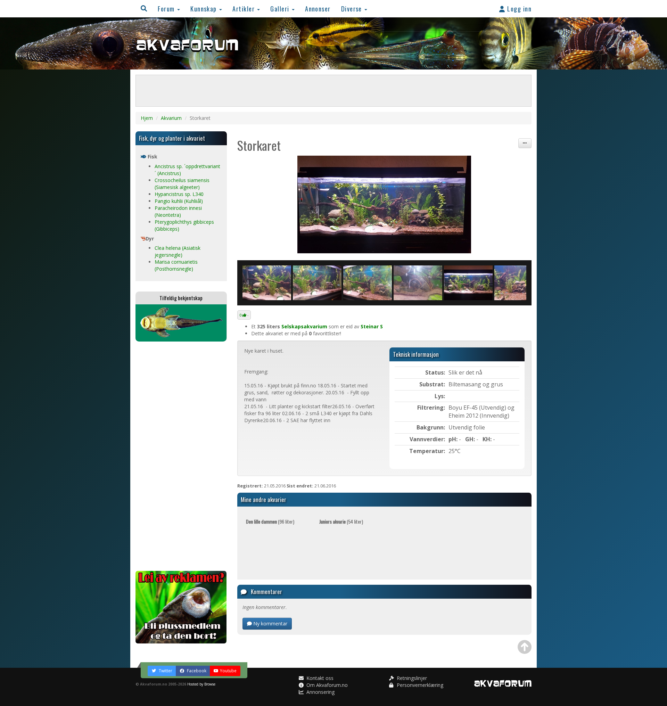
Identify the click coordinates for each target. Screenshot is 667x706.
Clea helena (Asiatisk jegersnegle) (177, 251)
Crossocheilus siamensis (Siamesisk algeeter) (182, 183)
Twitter (165, 671)
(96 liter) (270, 521)
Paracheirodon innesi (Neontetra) (178, 211)
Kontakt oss (319, 678)
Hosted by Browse (201, 684)
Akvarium (171, 118)
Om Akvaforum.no (326, 685)
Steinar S (372, 326)
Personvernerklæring (419, 685)
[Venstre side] (266, 282)
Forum (167, 8)
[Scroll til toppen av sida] (525, 647)
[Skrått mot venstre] (367, 282)
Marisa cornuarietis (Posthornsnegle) (176, 265)
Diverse (352, 8)
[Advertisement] (181, 456)
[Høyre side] (518, 282)
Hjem (147, 118)
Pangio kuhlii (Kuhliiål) (179, 201)
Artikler (244, 8)
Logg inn (518, 8)
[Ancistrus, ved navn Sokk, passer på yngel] (418, 282)
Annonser (318, 8)
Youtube (228, 671)
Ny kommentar (269, 623)
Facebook (196, 671)
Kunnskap (204, 8)
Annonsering (320, 692)
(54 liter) (341, 521)
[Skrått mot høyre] (317, 282)
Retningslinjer (411, 678)
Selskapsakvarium (304, 326)
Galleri (280, 8)
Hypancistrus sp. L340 (179, 194)
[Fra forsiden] (384, 204)
